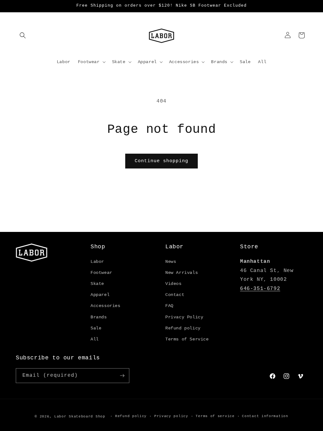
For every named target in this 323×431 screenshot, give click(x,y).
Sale (96, 328)
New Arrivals (181, 272)
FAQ (169, 305)
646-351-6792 (260, 289)
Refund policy (183, 328)
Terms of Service (187, 339)
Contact (174, 294)
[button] (23, 35)
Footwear (101, 272)
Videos (173, 283)
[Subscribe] (122, 375)
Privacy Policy (184, 317)
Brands (99, 317)
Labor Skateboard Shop (79, 416)
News (170, 261)
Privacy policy (171, 416)
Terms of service (215, 416)
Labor (97, 261)
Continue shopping (161, 161)
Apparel (100, 294)
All (95, 339)
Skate (97, 283)
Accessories (105, 305)
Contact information (265, 416)
